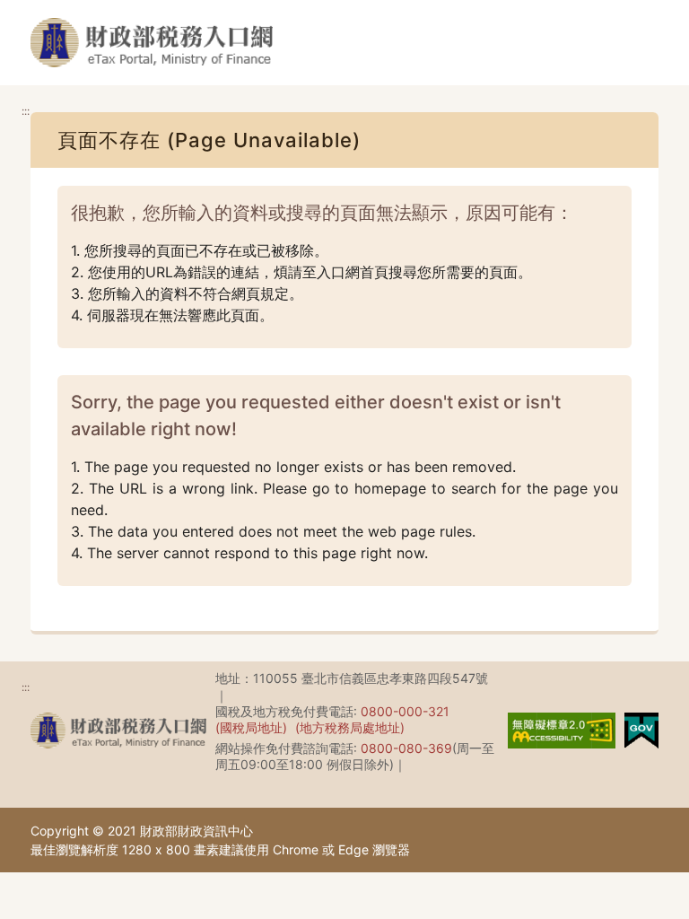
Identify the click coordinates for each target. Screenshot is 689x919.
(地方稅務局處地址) (350, 727)
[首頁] (152, 42)
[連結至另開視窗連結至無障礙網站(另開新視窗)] (561, 729)
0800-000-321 (405, 711)
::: (26, 111)
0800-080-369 (406, 748)
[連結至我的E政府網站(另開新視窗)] (641, 729)
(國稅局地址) (251, 727)
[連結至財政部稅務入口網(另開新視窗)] (118, 730)
